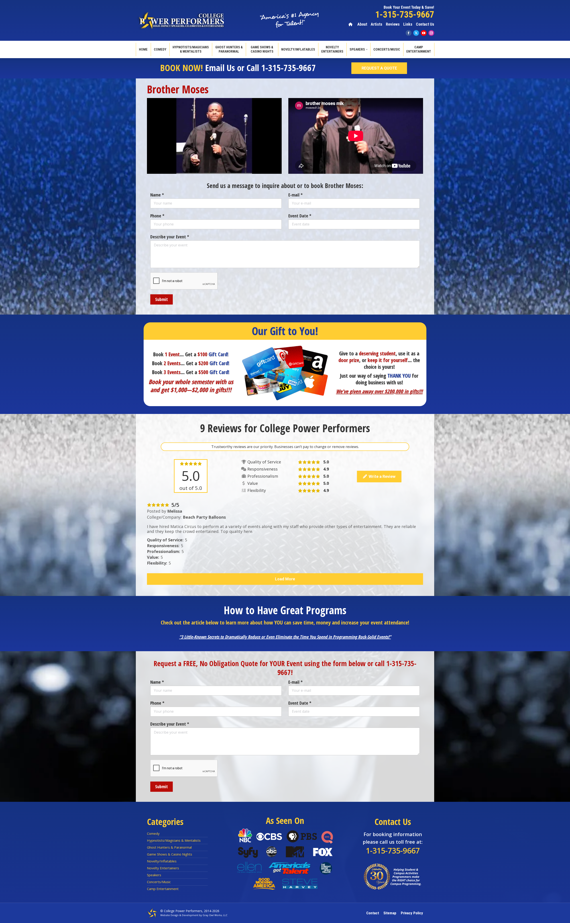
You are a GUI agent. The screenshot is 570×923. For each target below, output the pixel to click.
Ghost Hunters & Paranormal (169, 847)
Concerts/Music (159, 882)
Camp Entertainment (163, 888)
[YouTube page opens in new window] (424, 33)
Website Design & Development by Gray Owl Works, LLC (193, 915)
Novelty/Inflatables (162, 861)
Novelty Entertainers (163, 868)
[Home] (351, 24)
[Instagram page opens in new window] (431, 33)
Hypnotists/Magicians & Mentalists (174, 840)
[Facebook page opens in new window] (408, 33)
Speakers (154, 875)
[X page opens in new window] (416, 33)
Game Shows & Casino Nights (169, 854)
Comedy (153, 833)
